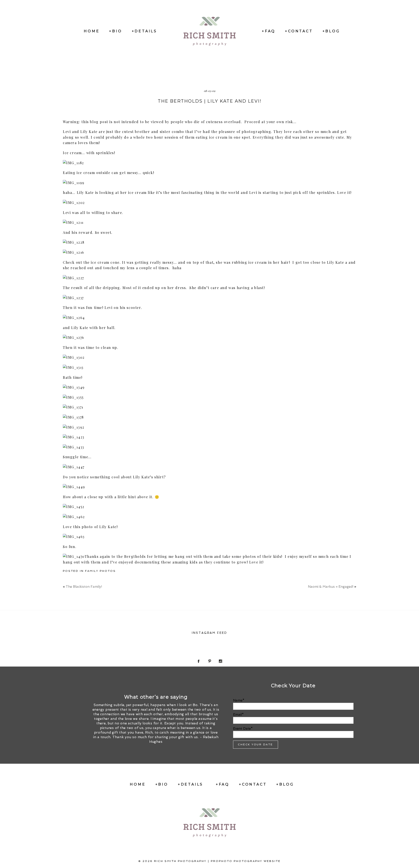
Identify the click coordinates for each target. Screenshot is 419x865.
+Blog (331, 31)
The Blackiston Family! (84, 587)
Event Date (242, 729)
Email (237, 715)
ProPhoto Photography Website (246, 861)
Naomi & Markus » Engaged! (330, 587)
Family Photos (100, 570)
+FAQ (268, 31)
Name (237, 700)
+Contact (299, 31)
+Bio (115, 31)
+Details (144, 31)
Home (92, 31)
